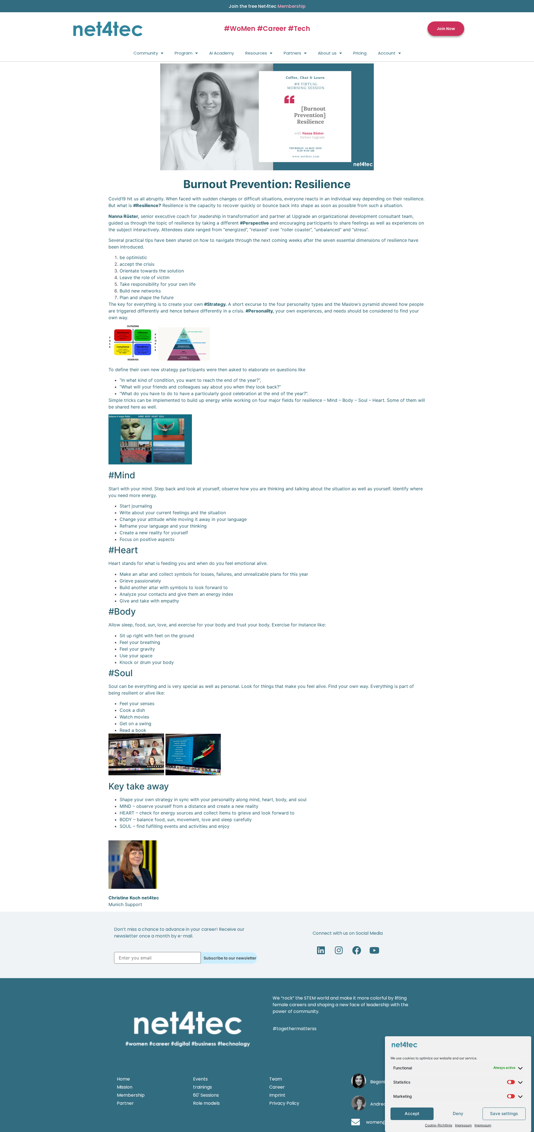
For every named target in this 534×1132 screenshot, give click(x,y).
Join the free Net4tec (267, 6)
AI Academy (221, 53)
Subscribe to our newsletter (230, 958)
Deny (458, 1113)
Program (183, 53)
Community (146, 53)
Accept (412, 1113)
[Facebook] (356, 950)
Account (386, 53)
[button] (445, 28)
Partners (292, 53)
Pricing (360, 53)
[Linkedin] (321, 950)
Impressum (463, 1125)
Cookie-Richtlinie (438, 1125)
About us (327, 53)
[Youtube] (374, 950)
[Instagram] (339, 950)
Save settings (504, 1113)
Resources (256, 53)
